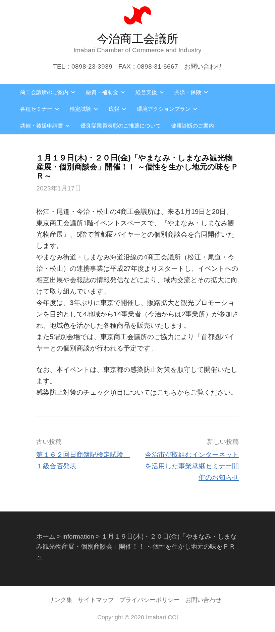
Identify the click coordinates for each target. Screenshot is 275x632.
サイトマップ (96, 600)
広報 (114, 109)
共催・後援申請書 (41, 126)
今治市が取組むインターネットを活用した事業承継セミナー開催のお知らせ (192, 466)
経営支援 (146, 92)
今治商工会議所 (137, 38)
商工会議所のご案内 (44, 92)
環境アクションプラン (163, 109)
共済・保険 (187, 92)
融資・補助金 (102, 92)
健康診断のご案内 (192, 126)
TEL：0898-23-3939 (82, 66)
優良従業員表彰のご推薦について (120, 126)
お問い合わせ (203, 66)
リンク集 (60, 600)
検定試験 (80, 109)
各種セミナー (36, 109)
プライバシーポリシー (149, 600)
